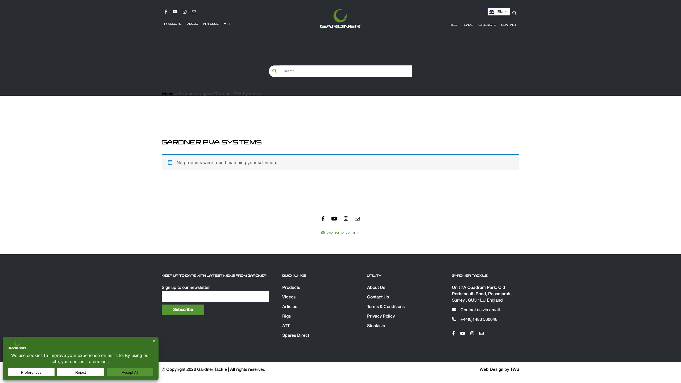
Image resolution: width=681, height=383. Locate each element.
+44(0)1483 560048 (478, 320)
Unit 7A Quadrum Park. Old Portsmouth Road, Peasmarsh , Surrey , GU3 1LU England (482, 294)
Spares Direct (295, 336)
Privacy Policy (381, 316)
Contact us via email (479, 310)
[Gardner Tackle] (339, 18)
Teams (467, 25)
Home (167, 94)
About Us (376, 288)
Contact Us (378, 297)
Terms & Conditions (386, 307)
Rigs (453, 25)
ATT (227, 24)
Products (172, 24)
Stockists (487, 25)
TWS (514, 370)
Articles (211, 24)
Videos (192, 24)
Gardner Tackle (212, 370)
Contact (509, 25)
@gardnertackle (340, 233)
